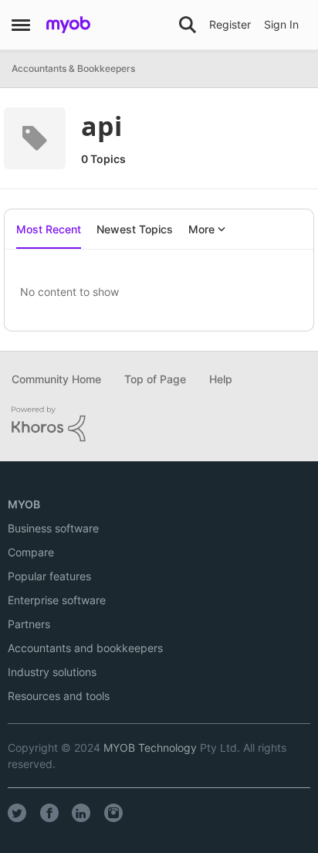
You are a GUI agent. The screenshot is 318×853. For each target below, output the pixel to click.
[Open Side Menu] (21, 24)
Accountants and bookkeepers (85, 647)
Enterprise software (57, 600)
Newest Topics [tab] (134, 229)
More (201, 229)
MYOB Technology (150, 747)
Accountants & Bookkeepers (73, 68)
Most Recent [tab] (48, 229)
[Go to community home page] (68, 25)
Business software (53, 528)
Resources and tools (59, 695)
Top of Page (155, 379)
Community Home (56, 379)
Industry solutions (52, 671)
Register (230, 24)
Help (220, 379)
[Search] (187, 24)
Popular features (49, 576)
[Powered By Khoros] (159, 424)
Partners (29, 623)
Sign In (281, 24)
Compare (31, 552)
